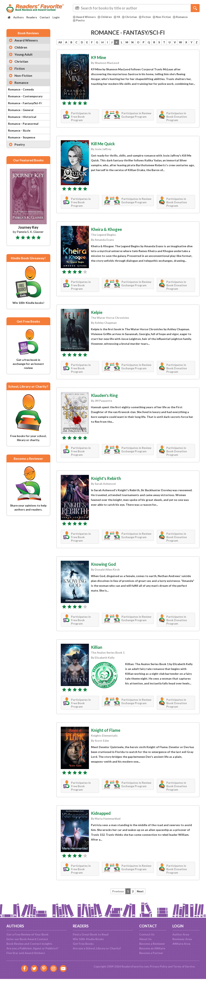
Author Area (180, 934)
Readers (31, 17)
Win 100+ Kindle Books (88, 939)
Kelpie (96, 312)
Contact (45, 17)
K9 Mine (98, 57)
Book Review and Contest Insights (29, 943)
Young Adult (23, 54)
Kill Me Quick (103, 143)
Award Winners (86, 17)
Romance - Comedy (21, 89)
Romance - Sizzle (19, 130)
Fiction (146, 17)
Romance (182, 17)
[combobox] (136, 8)
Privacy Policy (158, 966)
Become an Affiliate (152, 948)
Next (140, 891)
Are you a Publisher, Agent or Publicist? (32, 948)
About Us (145, 939)
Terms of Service (184, 966)
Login (56, 17)
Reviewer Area (182, 939)
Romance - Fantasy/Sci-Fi (25, 103)
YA (118, 17)
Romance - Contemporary (25, 96)
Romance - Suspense (21, 137)
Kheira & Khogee (106, 229)
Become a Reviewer (152, 943)
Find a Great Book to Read (90, 934)
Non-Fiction (163, 17)
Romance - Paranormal (23, 123)
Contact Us (146, 934)
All (60, 42)
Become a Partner (151, 953)
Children (106, 17)
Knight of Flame (105, 730)
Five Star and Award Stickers (25, 953)
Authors (18, 17)
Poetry (80, 20)
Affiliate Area (181, 943)
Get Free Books (83, 943)
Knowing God (103, 564)
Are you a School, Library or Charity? (97, 948)
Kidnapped (101, 813)
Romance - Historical (22, 116)
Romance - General (20, 110)
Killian (96, 647)
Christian (131, 17)
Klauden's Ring (104, 395)
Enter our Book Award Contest (27, 939)
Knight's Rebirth (106, 478)
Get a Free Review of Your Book (27, 934)
